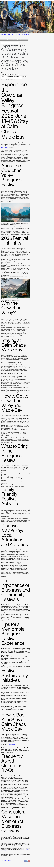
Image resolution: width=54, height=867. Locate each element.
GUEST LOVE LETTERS (17, 34)
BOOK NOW (26, 34)
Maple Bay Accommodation (20, 76)
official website (10, 257)
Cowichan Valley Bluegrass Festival (10, 74)
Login (26, 39)
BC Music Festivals (16, 78)
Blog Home (20, 39)
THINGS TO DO (7, 34)
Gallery (14, 39)
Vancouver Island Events (7, 76)
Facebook (25, 861)
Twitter (27, 861)
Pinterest (29, 861)
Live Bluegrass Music (7, 78)
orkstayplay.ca (11, 744)
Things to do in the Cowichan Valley (10, 43)
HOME (1, 34)
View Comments (7, 860)
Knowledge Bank (5, 39)
